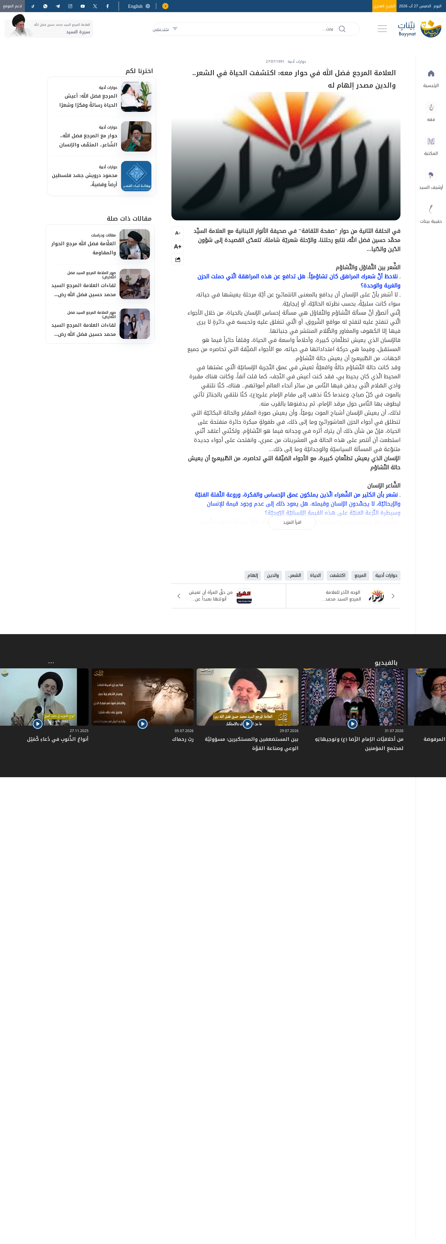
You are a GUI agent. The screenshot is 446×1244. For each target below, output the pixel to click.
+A (177, 246)
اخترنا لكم (139, 71)
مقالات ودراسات (103, 235)
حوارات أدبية (108, 87)
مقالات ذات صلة (129, 218)
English (135, 6)
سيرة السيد (78, 32)
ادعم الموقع (12, 6)
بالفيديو (386, 662)
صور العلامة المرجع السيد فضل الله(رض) (91, 274)
